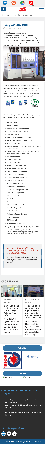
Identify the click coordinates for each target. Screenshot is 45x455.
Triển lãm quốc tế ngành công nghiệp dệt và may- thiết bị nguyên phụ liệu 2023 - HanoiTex (33, 311)
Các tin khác (10, 281)
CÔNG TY (9, 15)
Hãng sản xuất (27, 15)
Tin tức (17, 15)
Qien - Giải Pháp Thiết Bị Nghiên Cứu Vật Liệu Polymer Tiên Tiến (11, 310)
